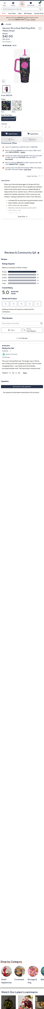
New (20, 13)
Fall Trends (28, 13)
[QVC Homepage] (2, 24)
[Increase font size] (39, 176)
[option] (22, 18)
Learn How (27, 169)
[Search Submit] (40, 9)
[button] (4, 4)
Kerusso (5, 33)
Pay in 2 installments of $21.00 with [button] (17, 147)
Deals (4, 13)
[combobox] (20, 9)
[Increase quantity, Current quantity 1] (9, 127)
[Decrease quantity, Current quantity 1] (2, 127)
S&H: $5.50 (6, 39)
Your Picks (12, 13)
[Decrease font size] (42, 176)
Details (22, 152)
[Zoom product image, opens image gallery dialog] (3, 81)
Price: (3, 95)
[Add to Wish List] (40, 28)
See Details (9, 159)
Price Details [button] (6, 42)
